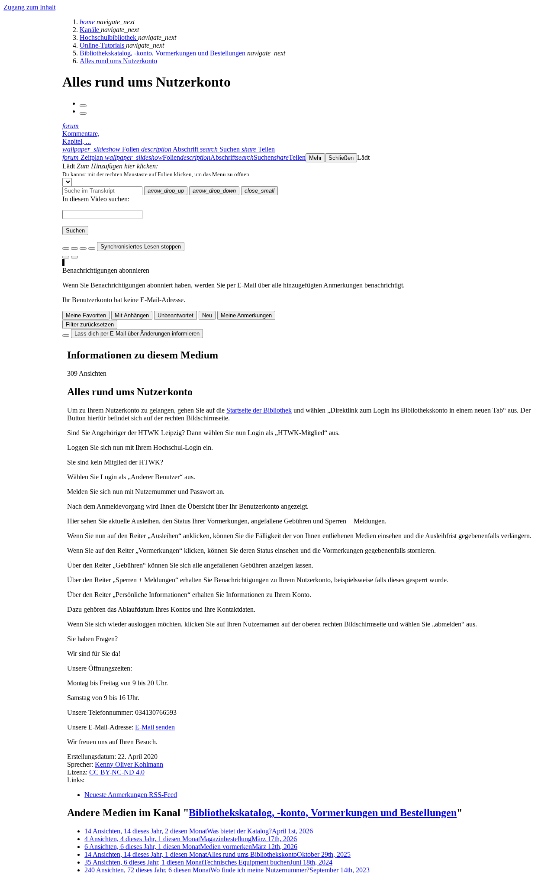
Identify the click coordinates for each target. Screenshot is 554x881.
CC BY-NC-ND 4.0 (117, 772)
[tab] (101, 149)
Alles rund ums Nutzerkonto (118, 61)
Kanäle (90, 29)
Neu (207, 315)
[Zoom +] (91, 248)
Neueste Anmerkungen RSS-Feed (130, 794)
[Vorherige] (83, 105)
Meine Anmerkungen (246, 315)
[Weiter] (83, 113)
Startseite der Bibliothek (259, 410)
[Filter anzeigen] (74, 248)
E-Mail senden (155, 727)
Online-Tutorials (103, 45)
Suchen (75, 230)
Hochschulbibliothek (109, 37)
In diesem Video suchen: (95, 199)
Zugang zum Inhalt (29, 7)
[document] (306, 174)
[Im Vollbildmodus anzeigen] (65, 248)
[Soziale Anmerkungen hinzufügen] (65, 257)
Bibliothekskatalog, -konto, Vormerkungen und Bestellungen (163, 53)
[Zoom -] (83, 248)
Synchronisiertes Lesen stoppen (140, 246)
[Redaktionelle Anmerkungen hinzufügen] (74, 257)
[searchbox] (102, 190)
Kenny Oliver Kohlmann (129, 764)
